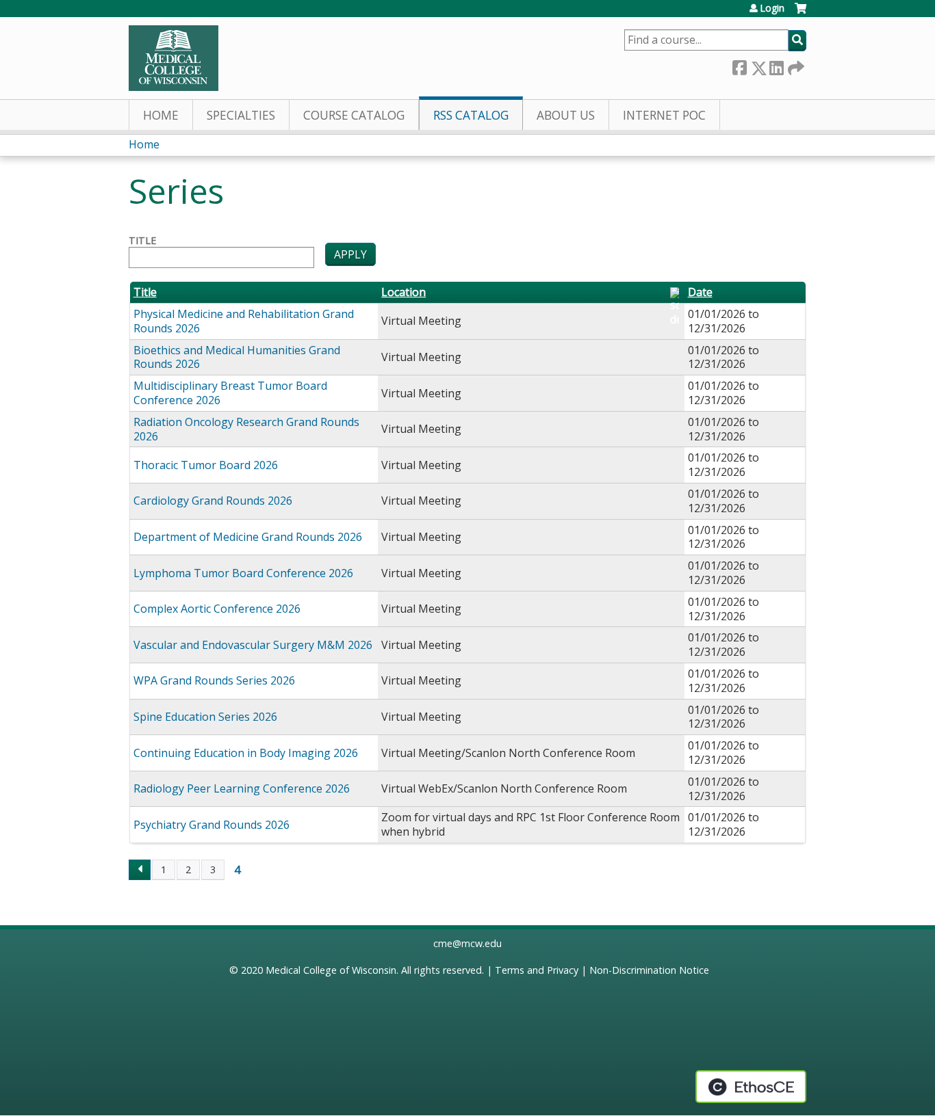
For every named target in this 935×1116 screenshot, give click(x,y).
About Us (566, 115)
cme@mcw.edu (467, 943)
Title (142, 241)
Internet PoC (664, 115)
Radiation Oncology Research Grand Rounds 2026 (246, 429)
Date (700, 292)
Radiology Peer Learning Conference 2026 (241, 788)
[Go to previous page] (140, 870)
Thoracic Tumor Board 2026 (205, 465)
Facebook (739, 65)
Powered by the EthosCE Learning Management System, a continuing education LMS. (750, 1086)
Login (772, 8)
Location (403, 292)
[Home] (173, 58)
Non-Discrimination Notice (649, 970)
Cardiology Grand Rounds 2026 (212, 500)
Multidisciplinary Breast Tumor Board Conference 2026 (230, 393)
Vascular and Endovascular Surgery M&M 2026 (252, 644)
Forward (795, 65)
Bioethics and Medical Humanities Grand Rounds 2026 (236, 357)
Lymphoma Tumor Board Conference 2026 (243, 573)
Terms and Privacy (536, 970)
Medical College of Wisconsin (331, 970)
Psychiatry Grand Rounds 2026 (211, 824)
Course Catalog (354, 115)
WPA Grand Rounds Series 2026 (214, 680)
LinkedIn (776, 65)
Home (161, 115)
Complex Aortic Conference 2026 (216, 608)
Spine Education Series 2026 (205, 716)
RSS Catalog (471, 115)
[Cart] (800, 13)
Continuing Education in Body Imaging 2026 (245, 752)
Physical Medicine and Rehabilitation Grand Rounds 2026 (243, 321)
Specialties (241, 115)
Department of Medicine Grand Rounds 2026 (247, 536)
